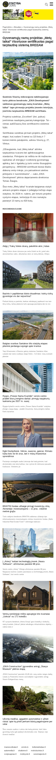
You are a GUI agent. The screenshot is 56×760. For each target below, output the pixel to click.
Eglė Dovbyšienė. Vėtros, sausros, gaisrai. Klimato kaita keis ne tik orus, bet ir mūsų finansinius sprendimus (27, 454)
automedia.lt (9, 750)
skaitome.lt (22, 750)
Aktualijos (17, 27)
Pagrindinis (7, 27)
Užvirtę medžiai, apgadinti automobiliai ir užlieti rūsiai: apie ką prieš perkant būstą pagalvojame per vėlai (27, 721)
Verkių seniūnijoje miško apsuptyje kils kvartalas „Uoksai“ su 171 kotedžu (26, 615)
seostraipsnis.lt (39, 754)
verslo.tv (25, 747)
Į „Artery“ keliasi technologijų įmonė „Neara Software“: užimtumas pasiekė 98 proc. (23, 562)
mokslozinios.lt (37, 750)
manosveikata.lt (11, 747)
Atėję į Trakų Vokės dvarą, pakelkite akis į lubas (26, 246)
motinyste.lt (25, 754)
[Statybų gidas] (12, 7)
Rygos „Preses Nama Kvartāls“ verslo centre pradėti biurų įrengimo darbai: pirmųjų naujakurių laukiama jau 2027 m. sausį (26, 398)
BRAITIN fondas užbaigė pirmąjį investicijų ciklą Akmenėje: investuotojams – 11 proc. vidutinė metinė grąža (26, 509)
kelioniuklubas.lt (39, 747)
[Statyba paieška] (46, 5)
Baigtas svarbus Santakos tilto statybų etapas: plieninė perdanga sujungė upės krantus (25, 344)
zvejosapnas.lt (10, 754)
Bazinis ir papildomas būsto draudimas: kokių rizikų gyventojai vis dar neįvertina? (28, 294)
